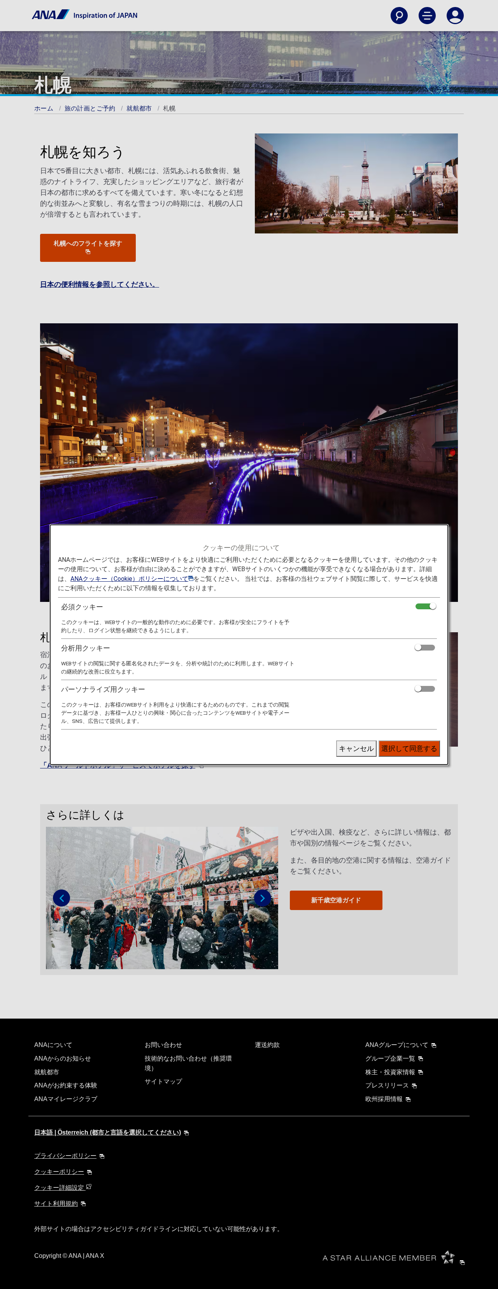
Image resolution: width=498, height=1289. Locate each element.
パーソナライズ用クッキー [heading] (103, 689)
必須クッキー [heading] (82, 607)
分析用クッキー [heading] (85, 648)
